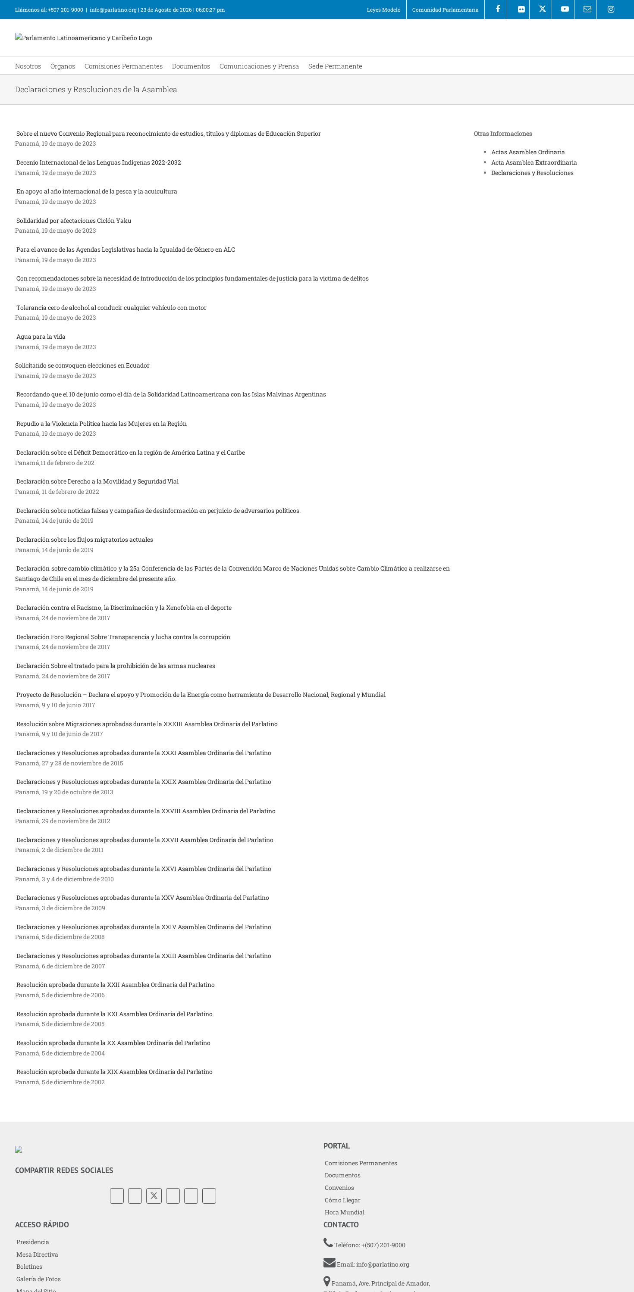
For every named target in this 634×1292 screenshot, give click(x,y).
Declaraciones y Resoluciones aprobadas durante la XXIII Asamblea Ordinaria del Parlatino (143, 956)
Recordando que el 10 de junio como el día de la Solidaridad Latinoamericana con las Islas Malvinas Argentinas (171, 394)
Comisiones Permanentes (361, 1163)
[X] (541, 9)
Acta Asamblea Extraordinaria (534, 162)
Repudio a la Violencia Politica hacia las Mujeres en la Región (101, 423)
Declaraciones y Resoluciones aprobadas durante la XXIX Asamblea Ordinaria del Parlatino (144, 781)
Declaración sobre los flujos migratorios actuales (84, 539)
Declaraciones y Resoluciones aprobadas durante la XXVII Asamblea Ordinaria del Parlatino (145, 840)
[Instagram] (608, 9)
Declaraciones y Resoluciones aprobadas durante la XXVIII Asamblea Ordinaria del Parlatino (146, 811)
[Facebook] (496, 9)
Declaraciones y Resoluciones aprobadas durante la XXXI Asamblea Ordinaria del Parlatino (143, 753)
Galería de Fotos (38, 1279)
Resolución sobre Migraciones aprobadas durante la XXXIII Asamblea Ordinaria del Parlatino (147, 724)
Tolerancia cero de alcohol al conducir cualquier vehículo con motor (111, 307)
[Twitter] (154, 1196)
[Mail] (209, 1196)
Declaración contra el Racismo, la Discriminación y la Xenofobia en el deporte (124, 607)
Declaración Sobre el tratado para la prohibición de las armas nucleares (115, 666)
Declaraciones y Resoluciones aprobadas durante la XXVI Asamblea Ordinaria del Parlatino (144, 868)
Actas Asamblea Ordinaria (528, 152)
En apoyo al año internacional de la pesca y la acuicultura (96, 191)
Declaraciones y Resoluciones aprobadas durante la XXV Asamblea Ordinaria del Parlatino (143, 897)
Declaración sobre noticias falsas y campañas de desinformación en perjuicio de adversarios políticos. (158, 510)
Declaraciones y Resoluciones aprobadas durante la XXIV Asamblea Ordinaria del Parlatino (144, 927)
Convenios (339, 1187)
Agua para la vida (41, 336)
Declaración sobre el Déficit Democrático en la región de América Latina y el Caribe (130, 452)
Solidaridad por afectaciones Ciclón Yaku (74, 220)
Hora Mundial (344, 1212)
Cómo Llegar (343, 1200)
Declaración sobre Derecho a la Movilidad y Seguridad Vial (97, 481)
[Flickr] (518, 9)
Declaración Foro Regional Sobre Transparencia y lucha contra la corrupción (123, 637)
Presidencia (32, 1242)
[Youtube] (563, 9)
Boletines (29, 1266)
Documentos (343, 1175)
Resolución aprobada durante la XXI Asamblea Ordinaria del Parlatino (115, 1014)
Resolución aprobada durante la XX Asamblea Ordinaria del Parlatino (113, 1043)
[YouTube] (173, 1196)
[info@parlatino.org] (585, 9)
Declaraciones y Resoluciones (532, 173)
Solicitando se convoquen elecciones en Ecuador (82, 365)
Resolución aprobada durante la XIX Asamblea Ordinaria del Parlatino (115, 1071)
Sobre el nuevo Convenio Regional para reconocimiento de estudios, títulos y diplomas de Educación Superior (168, 133)
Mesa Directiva (37, 1254)
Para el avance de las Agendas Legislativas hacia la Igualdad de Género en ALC (125, 249)
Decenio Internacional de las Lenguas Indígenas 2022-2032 (98, 162)
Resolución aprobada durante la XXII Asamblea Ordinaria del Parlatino (116, 984)
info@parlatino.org (113, 9)
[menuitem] (383, 9)
